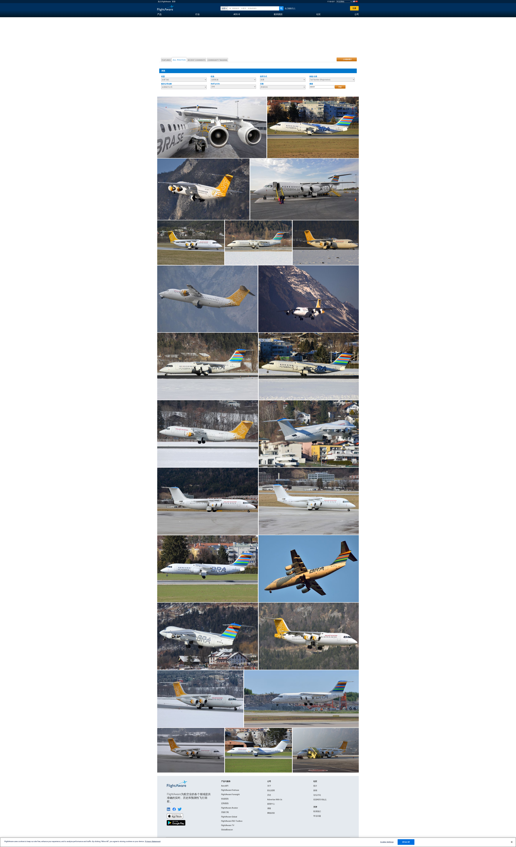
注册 (354, 8)
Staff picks (215, 84)
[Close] (512, 842)
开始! (340, 87)
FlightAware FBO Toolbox (231, 821)
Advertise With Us (274, 799)
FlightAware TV (227, 825)
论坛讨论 (317, 795)
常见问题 (317, 816)
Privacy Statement (152, 841)
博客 (269, 808)
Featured (166, 60)
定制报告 (225, 803)
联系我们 (317, 811)
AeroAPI (224, 786)
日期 (262, 84)
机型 (163, 76)
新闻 (315, 790)
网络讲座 (271, 813)
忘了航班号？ (290, 8)
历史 (269, 795)
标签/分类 (313, 76)
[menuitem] (159, 14)
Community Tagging (217, 60)
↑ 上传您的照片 (347, 59)
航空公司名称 (166, 84)
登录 (173, 2)
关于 (269, 786)
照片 (315, 786)
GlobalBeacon (227, 830)
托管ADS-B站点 (320, 799)
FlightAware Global (229, 817)
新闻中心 (271, 804)
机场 (212, 76)
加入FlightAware (164, 2)
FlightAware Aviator (229, 808)
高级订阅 (225, 812)
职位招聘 (271, 790)
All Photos (179, 60)
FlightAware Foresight (230, 794)
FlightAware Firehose (230, 790)
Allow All (406, 842)
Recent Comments (196, 60)
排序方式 (263, 76)
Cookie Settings (387, 842)
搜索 (311, 84)
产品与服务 (226, 781)
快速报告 (225, 799)
